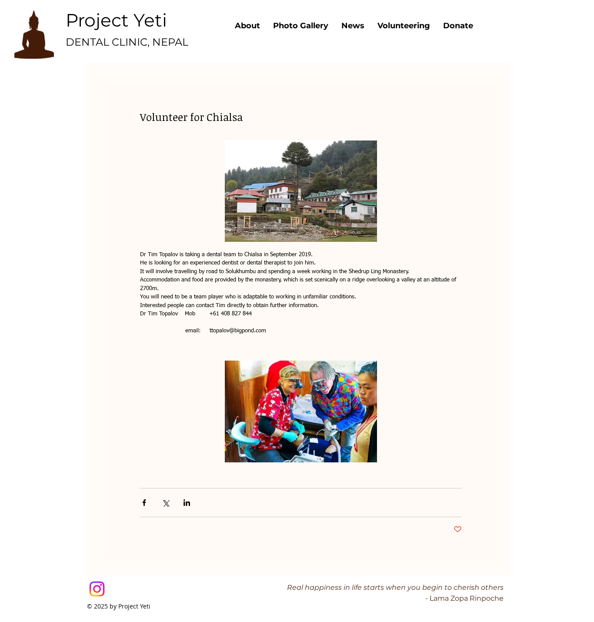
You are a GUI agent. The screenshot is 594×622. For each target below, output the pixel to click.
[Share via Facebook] (144, 502)
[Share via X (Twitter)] (165, 502)
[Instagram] (97, 589)
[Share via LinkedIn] (187, 502)
